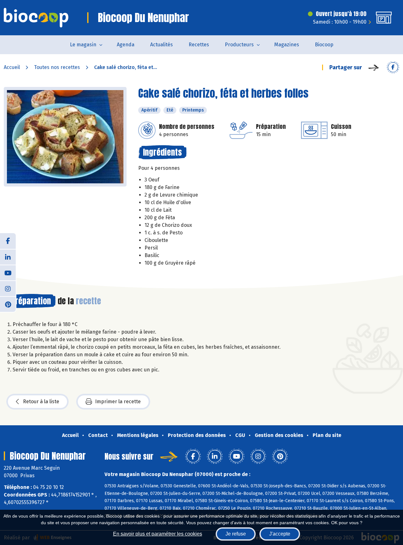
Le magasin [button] (83, 45)
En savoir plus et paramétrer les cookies (157, 533)
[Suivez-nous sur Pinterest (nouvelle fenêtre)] (8, 304)
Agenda (125, 45)
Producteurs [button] (239, 45)
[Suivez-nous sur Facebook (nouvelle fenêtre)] (8, 241)
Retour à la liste (41, 401)
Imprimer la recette (118, 401)
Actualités (161, 45)
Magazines (286, 45)
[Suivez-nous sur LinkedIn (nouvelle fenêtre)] (8, 257)
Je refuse (235, 533)
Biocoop (324, 45)
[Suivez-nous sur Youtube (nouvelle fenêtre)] (8, 272)
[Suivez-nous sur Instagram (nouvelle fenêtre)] (8, 288)
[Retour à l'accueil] (36, 17)
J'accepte (279, 533)
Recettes (199, 45)
